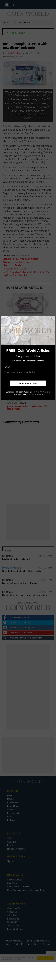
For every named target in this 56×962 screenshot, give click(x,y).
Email (7, 367)
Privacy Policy (37, 395)
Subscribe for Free (28, 383)
